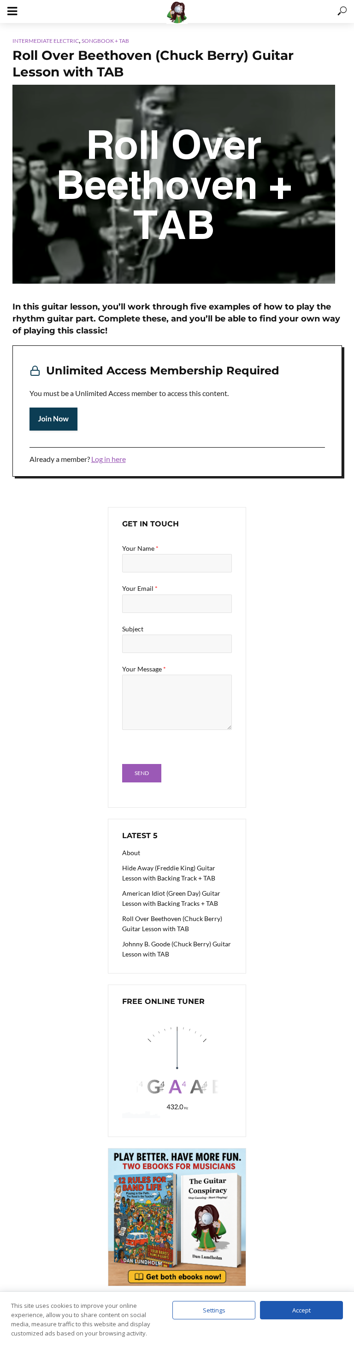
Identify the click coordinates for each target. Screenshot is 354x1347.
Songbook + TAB (105, 40)
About (131, 853)
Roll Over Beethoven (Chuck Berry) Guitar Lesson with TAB (172, 924)
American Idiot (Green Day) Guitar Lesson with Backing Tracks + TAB (171, 898)
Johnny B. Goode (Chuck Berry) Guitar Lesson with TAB (176, 949)
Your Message (144, 669)
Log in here (108, 459)
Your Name (140, 548)
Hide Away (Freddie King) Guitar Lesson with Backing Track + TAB (168, 873)
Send (142, 773)
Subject (132, 629)
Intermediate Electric (45, 40)
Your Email (140, 588)
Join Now (53, 418)
